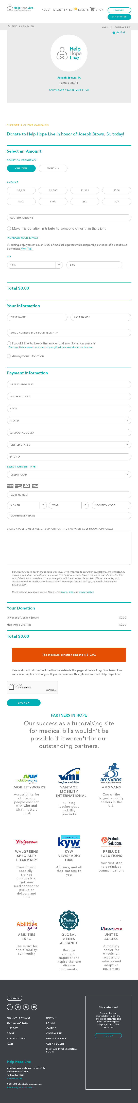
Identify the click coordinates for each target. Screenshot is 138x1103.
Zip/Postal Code (22, 433)
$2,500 (53, 191)
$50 (85, 202)
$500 (117, 191)
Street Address (21, 385)
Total (12, 289)
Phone (15, 457)
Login (105, 28)
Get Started (119, 17)
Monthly (53, 169)
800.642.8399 (15, 1079)
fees (70, 592)
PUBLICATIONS (16, 1039)
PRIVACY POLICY (56, 1039)
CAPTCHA (16, 685)
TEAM (10, 1033)
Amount (12, 182)
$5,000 (21, 191)
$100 (53, 202)
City (13, 409)
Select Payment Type (21, 467)
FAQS (10, 1044)
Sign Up (108, 1036)
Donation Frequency (22, 160)
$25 (116, 202)
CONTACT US (54, 1033)
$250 (21, 202)
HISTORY (12, 1028)
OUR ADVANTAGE (17, 1023)
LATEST (51, 1023)
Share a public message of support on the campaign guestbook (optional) (60, 529)
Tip (9, 257)
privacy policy (86, 592)
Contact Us (122, 28)
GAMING (51, 1028)
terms (64, 592)
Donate (119, 10)
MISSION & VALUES (19, 1018)
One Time (21, 169)
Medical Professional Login (61, 1050)
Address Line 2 (20, 397)
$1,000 (85, 191)
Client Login (55, 1044)
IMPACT (51, 1018)
